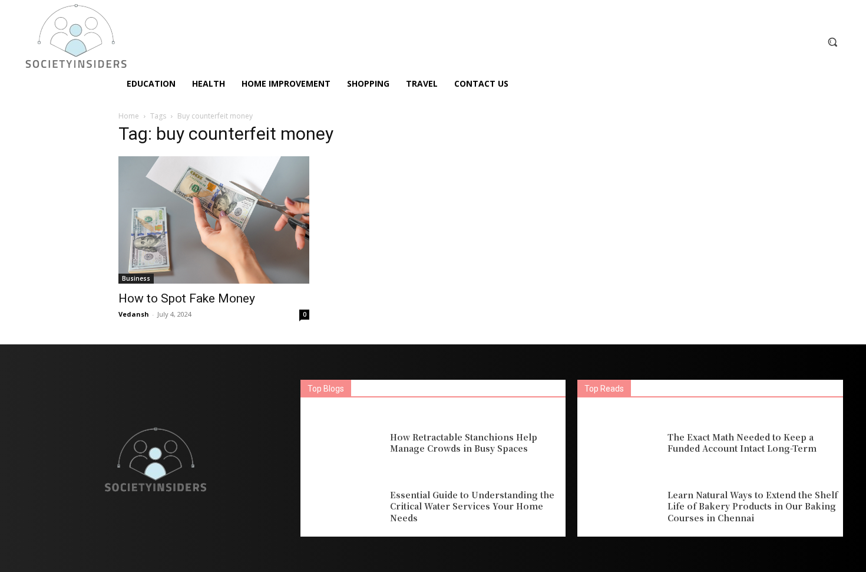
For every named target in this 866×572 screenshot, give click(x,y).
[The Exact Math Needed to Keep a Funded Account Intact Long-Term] (619, 443)
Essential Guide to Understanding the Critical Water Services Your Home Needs (472, 506)
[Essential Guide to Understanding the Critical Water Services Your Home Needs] (342, 506)
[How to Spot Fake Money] (213, 220)
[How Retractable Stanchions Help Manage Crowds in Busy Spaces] (342, 443)
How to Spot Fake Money (186, 298)
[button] (832, 41)
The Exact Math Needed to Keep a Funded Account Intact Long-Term (742, 443)
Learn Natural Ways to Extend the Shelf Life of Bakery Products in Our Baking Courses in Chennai (752, 506)
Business (136, 278)
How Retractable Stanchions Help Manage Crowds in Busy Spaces (463, 443)
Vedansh (133, 314)
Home (128, 116)
